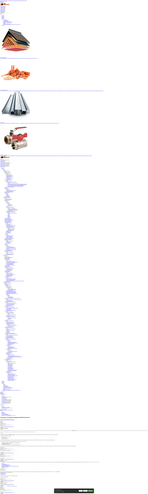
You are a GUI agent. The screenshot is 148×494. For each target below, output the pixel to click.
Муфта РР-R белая (10, 344)
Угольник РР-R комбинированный (12, 351)
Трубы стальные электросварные (10, 279)
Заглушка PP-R (8, 358)
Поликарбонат (14, 58)
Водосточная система (8, 58)
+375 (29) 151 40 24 (2, 474)
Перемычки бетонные (17, 90)
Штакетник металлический (10, 227)
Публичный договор (6, 386)
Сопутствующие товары (46, 123)
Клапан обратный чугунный (12, 289)
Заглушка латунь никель (11, 376)
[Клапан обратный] (11, 287)
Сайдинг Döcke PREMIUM (10, 207)
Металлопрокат (2, 122)
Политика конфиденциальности (7, 21)
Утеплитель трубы (8, 300)
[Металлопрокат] (7, 255)
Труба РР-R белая (10, 357)
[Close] (3, 159)
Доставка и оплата (7, 0)
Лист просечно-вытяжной (9, 263)
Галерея (4, 0)
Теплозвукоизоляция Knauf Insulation (11, 249)
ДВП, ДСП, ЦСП (8, 243)
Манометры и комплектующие (10, 304)
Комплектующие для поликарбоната (11, 190)
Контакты (3, 25)
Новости (1, 0)
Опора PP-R (8, 353)
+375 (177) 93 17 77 (4, 401)
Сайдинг (13, 90)
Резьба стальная (10, 367)
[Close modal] (5, 447)
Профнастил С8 (8, 231)
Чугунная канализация (9, 336)
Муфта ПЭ (7, 329)
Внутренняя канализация (9, 337)
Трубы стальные (51, 123)
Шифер (12, 58)
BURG (9, 215)
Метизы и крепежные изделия (37, 155)
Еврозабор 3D (8, 224)
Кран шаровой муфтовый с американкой (11, 293)
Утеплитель (87, 90)
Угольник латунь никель (11, 380)
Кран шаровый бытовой (9, 290)
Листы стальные (20, 123)
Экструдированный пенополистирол (11, 248)
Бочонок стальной (10, 368)
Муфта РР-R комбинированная (12, 342)
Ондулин (31, 58)
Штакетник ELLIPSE (11, 229)
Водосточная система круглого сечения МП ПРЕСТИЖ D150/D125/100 (17, 184)
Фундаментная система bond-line (10, 226)
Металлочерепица (2, 58)
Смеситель (9, 319)
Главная (3, 15)
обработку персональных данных (9, 426)
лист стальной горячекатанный (10, 261)
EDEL (9, 217)
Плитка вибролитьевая (9, 254)
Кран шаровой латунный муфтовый (11, 291)
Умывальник (9, 318)
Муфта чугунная (10, 364)
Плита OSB (8, 242)
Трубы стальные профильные (10, 280)
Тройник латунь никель (11, 379)
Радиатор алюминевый (9, 323)
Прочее (85, 90)
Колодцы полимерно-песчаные (31, 90)
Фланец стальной (8, 371)
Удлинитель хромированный (12, 374)
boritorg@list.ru (4, 407)
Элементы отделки (8, 179)
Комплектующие (8, 232)
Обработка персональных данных (7, 22)
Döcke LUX (9, 205)
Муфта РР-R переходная (11, 343)
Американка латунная (11, 377)
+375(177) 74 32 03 (2, 165)
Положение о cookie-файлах (7, 23)
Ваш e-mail (1, 449)
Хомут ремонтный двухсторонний (11, 310)
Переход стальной (10, 363)
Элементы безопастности (9, 176)
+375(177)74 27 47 (2, 164)
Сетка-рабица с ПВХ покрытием (10, 225)
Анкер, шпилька (8, 309)
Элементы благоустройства (99, 90)
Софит (7, 206)
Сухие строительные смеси (92, 90)
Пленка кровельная (34, 58)
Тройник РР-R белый (11, 347)
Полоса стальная (41, 123)
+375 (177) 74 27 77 (2, 163)
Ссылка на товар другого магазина (5, 450)
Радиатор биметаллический (10, 322)
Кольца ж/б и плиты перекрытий (66, 90)
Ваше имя (1, 424)
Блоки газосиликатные (38, 90)
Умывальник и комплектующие (10, 316)
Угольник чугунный (10, 369)
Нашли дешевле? (6, 428)
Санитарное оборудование (44, 155)
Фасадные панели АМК (23, 90)
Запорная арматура (5, 155)
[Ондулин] (7, 193)
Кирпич (61, 90)
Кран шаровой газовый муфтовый (10, 292)
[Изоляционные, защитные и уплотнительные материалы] (20, 298)
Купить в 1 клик (74, 430)
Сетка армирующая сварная (35, 123)
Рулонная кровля (27, 58)
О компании (5, 19)
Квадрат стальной (24, 123)
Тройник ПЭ (8, 332)
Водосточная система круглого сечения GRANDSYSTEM (15, 185)
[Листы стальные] (9, 259)
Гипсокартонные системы (51, 90)
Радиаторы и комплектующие (52, 155)
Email (1, 425)
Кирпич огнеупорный (9, 237)
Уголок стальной (29, 123)
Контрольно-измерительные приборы (28, 155)
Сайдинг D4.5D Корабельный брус (12, 209)
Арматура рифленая (10, 123)
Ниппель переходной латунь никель (13, 375)
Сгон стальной (10, 366)
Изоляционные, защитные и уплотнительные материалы (15, 155)
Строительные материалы (6, 197)
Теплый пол (1, 155)
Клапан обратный (8, 287)
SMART (7, 195)
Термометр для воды (9, 305)
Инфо (3, 383)
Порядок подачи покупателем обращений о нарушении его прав (18, 0)
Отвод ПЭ (7, 331)
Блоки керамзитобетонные (44, 90)
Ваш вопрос (2, 491)
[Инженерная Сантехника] (10, 282)
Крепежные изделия (9, 177)
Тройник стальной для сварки (12, 370)
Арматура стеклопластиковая (4, 123)
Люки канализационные (74, 90)
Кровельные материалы (3, 57)
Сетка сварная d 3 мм (9, 269)
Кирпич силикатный (9, 236)
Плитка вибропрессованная (10, 253)
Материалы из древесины (80, 90)
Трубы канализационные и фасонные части (71, 155)
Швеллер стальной (56, 123)
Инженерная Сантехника (6, 282)
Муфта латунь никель (11, 378)
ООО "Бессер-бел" (9, 90)
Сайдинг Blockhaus (10, 210)
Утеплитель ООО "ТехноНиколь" (10, 247)
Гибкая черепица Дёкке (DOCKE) (20, 58)
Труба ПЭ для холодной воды (10, 330)
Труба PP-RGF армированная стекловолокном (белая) (15, 356)
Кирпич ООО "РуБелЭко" (9, 235)
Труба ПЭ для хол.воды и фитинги (60, 155)
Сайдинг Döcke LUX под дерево (10, 211)
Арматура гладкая (15, 123)
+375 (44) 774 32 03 (2, 160)
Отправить (2, 427)
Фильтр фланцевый (10, 297)
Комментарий (2, 458)
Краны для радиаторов (11, 326)
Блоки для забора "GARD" (3, 90)
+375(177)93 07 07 (2, 166)
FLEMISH (9, 216)
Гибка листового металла (9, 178)
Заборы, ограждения (57, 90)
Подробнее (62, 491)
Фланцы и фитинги (89, 155)
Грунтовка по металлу (9, 275)
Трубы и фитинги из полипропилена (82, 155)
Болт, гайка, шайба (8, 308)
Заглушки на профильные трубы (10, 274)
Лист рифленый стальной (9, 264)
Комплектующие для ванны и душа (11, 315)
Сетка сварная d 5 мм (9, 270)
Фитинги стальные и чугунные (10, 361)
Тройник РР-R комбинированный (12, 348)
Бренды (4, 388)
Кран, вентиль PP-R (9, 352)
